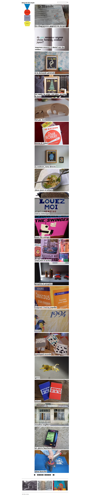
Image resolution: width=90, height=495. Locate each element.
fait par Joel (40, 120)
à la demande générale (45, 73)
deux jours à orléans (44, 190)
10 (53, 474)
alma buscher (41, 472)
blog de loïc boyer (28, 2)
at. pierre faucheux (43, 448)
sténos (38, 401)
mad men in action (43, 260)
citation (27, 23)
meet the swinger (42, 237)
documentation (27, 12)
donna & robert (41, 143)
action (27, 6)
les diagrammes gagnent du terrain (50, 26)
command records (43, 354)
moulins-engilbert (42, 425)
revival (38, 331)
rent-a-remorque (42, 214)
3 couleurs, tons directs (45, 167)
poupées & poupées (43, 284)
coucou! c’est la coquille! (46, 307)
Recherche (55, 2)
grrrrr (37, 378)
